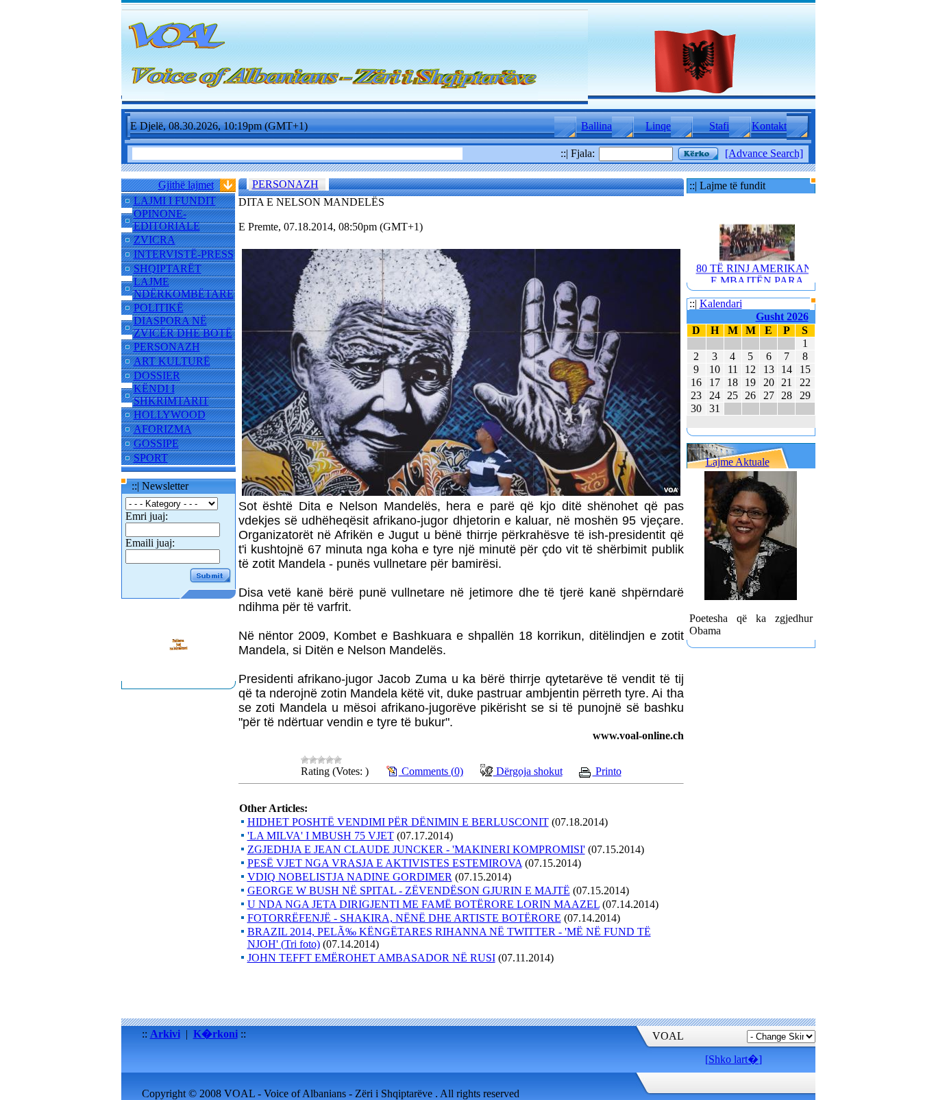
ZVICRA (154, 240)
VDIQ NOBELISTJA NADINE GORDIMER (349, 877)
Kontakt (769, 126)
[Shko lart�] (733, 1059)
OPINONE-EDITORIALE (167, 220)
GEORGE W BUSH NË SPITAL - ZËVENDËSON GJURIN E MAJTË (408, 890)
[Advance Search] (764, 153)
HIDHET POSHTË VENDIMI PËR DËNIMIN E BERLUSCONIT (398, 822)
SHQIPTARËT (167, 268)
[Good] (329, 760)
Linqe (658, 126)
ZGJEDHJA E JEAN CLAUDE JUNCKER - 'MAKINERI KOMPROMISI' (416, 849)
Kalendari (721, 303)
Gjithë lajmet (186, 185)
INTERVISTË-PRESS (184, 254)
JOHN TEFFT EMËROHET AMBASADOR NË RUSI (371, 958)
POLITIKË (159, 307)
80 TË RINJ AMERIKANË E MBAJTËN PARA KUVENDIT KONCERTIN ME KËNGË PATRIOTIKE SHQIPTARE (757, 284)
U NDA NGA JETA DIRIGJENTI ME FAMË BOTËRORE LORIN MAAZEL (423, 904)
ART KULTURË (172, 361)
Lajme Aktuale (737, 462)
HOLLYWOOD (170, 414)
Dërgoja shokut (528, 771)
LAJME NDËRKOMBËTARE (184, 288)
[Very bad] (305, 760)
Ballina (596, 126)
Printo (607, 771)
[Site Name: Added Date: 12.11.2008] (178, 674)
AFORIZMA (163, 429)
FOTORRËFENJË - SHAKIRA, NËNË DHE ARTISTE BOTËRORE (404, 918)
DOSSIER (157, 375)
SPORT (151, 458)
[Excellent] (338, 760)
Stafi (719, 126)
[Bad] (313, 760)
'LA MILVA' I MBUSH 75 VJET (320, 835)
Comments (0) (431, 771)
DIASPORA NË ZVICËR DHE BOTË (183, 327)
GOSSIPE (156, 443)
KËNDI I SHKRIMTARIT (171, 395)
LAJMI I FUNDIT (175, 200)
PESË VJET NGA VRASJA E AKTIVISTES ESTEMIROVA (384, 863)
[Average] (321, 760)
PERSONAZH (167, 346)
